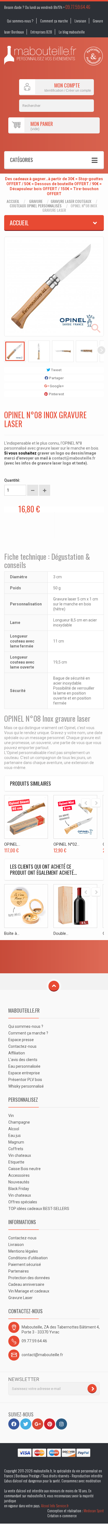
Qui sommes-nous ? (20, 21)
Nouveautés (18, 1182)
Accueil (13, 201)
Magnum (16, 1142)
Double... (60, 933)
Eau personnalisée (24, 1066)
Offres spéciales (22, 1202)
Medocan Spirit (94, 1510)
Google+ (56, 386)
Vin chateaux (19, 1155)
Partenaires (18, 1271)
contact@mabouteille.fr (74, 458)
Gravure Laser (20, 1298)
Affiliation (16, 1053)
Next (101, 350)
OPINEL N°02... (66, 844)
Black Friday (18, 1188)
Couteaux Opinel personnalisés (35, 205)
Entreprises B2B (41, 32)
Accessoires (19, 1175)
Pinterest (56, 394)
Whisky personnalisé (26, 1086)
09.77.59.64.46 (77, 7)
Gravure (36, 201)
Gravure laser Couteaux (71, 201)
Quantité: (12, 480)
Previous (6, 350)
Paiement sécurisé (24, 1264)
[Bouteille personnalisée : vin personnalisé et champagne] (40, 55)
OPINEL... (12, 844)
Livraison (80, 21)
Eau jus (14, 1135)
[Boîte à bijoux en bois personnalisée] (26, 906)
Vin (11, 1115)
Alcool (13, 1129)
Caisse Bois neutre (24, 1169)
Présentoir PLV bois (25, 1079)
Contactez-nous (22, 1046)
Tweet (55, 370)
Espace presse (21, 1040)
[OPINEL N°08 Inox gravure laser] (14, 351)
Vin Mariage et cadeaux (28, 1291)
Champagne (19, 1122)
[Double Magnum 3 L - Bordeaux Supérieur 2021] (75, 906)
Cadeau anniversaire (26, 1284)
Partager (56, 378)
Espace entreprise (24, 1073)
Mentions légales (23, 1251)
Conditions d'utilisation (28, 1258)
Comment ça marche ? (28, 1033)
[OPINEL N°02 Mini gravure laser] (75, 817)
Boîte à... (11, 933)
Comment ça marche (54, 21)
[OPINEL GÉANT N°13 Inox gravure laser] (26, 817)
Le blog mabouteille (72, 32)
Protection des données (29, 1278)
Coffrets (15, 1149)
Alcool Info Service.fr (55, 1505)
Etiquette (16, 1162)
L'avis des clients (22, 1059)
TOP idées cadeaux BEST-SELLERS (38, 1208)
